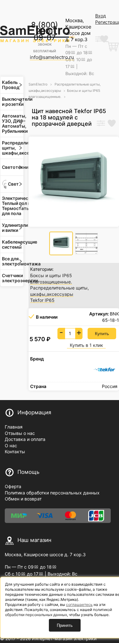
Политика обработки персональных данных (52, 492)
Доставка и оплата (25, 439)
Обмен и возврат (23, 498)
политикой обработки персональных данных (58, 612)
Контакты (15, 451)
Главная (14, 427)
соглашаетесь (79, 604)
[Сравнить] (101, 124)
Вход (100, 15)
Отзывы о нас (20, 433)
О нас (11, 445)
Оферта (13, 486)
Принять (65, 625)
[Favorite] (112, 124)
